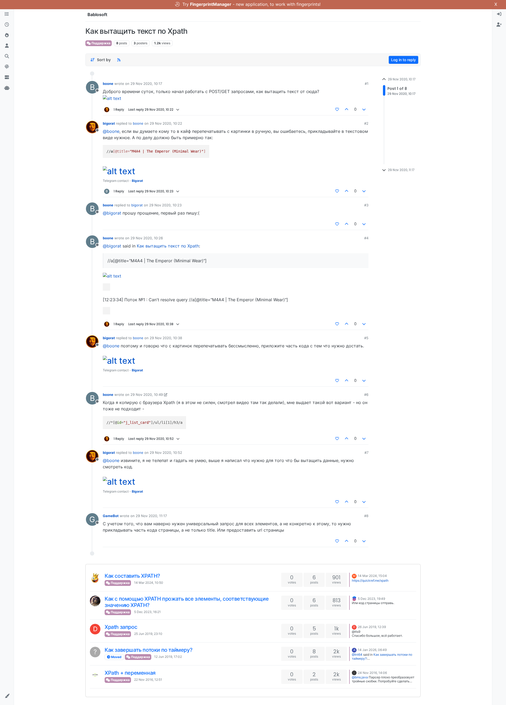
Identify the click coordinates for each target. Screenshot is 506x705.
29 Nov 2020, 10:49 (146, 394)
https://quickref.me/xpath (370, 580)
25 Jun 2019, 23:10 (148, 634)
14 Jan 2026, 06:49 (372, 650)
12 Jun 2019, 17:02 (168, 657)
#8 (366, 516)
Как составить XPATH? (132, 576)
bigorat (109, 123)
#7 (366, 452)
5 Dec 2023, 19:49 (371, 599)
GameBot (111, 516)
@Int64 (357, 655)
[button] (7, 696)
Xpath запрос (121, 627)
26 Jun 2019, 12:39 (372, 627)
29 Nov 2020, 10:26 (146, 238)
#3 (366, 205)
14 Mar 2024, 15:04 (372, 576)
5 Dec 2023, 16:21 (147, 612)
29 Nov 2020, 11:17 (151, 516)
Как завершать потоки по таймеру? (148, 650)
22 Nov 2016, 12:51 (148, 680)
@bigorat (112, 213)
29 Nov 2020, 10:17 (146, 83)
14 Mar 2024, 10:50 (148, 583)
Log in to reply (403, 59)
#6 (366, 394)
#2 (366, 123)
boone (108, 83)
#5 (366, 338)
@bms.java (360, 677)
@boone (111, 131)
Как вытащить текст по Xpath (168, 246)
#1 (366, 83)
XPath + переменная (130, 673)
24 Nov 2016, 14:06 (372, 673)
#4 (366, 238)
